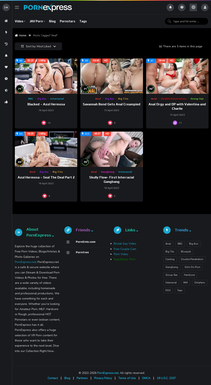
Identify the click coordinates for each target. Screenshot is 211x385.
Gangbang (107, 171)
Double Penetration (173, 98)
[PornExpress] (47, 7)
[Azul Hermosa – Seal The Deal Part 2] (46, 149)
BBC (30, 98)
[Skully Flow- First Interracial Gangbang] (111, 149)
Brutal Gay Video (125, 244)
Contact (53, 378)
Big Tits (123, 98)
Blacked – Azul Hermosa (46, 104)
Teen (179, 290)
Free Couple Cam (125, 249)
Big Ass (41, 98)
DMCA (146, 378)
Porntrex (82, 252)
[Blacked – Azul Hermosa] (46, 76)
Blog (67, 378)
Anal (98, 98)
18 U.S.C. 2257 (166, 378)
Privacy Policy (103, 378)
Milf (185, 282)
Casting (170, 259)
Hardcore (189, 275)
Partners (82, 378)
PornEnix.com (85, 241)
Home (22, 35)
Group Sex (197, 98)
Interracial (57, 98)
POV (168, 290)
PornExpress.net (25, 262)
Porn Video (121, 254)
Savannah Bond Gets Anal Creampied (111, 104)
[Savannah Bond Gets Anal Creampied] (111, 76)
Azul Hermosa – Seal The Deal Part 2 (46, 177)
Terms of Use (127, 378)
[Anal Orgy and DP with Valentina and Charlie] (177, 76)
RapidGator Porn (124, 259)
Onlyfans (199, 282)
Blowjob (186, 251)
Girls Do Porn (192, 267)
